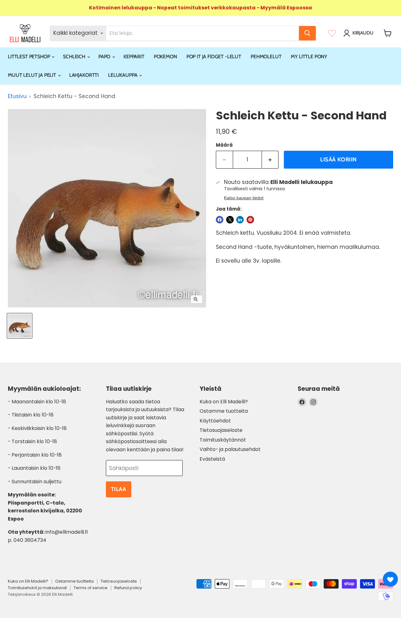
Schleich (74, 57)
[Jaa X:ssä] (230, 219)
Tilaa (118, 489)
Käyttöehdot (215, 420)
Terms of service (90, 588)
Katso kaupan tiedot (243, 198)
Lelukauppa (123, 75)
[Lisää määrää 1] (270, 160)
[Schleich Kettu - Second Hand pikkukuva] (19, 325)
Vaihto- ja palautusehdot (230, 449)
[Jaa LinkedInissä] (240, 219)
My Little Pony (309, 57)
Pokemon (165, 57)
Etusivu (17, 96)
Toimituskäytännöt (223, 439)
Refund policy (128, 588)
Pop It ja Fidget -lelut (213, 57)
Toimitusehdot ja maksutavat (37, 588)
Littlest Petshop (29, 57)
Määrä (224, 145)
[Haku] (307, 33)
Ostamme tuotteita (224, 411)
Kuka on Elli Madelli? (224, 401)
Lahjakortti (84, 75)
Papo (105, 57)
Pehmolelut (266, 57)
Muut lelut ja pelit (32, 75)
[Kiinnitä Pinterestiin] (250, 219)
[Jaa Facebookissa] (219, 219)
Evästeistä (212, 459)
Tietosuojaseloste (221, 430)
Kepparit (133, 57)
